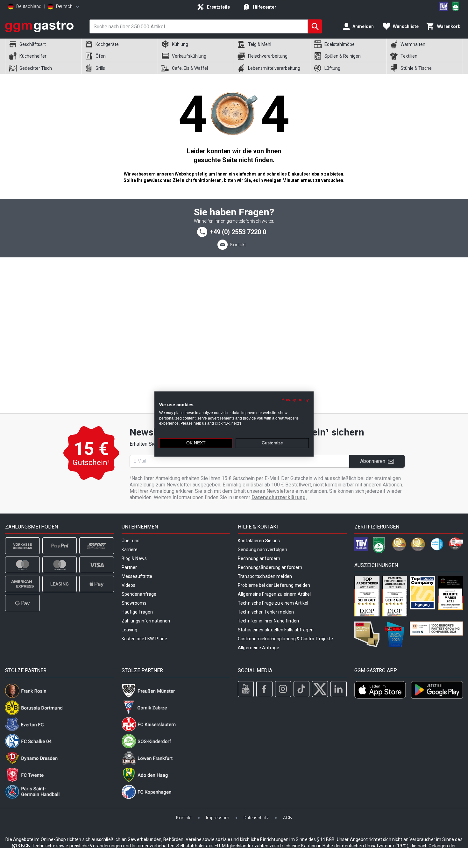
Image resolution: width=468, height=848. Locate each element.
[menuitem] (43, 44)
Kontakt (238, 244)
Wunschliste (406, 26)
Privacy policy (295, 399)
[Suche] (315, 26)
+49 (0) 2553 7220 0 (238, 232)
